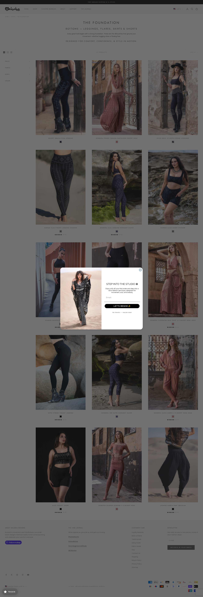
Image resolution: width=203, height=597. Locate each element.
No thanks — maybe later (122, 312)
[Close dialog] (140, 270)
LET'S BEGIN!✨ (122, 306)
